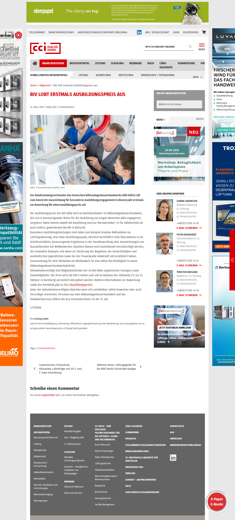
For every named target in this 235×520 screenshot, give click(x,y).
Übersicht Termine (73, 493)
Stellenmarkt (37, 32)
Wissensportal (80, 63)
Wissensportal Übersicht (46, 437)
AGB (172, 432)
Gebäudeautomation (43, 472)
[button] (204, 32)
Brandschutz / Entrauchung (157, 75)
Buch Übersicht (102, 444)
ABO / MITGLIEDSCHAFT (157, 32)
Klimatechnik (103, 75)
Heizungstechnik (103, 498)
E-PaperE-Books (217, 501)
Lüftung (83, 75)
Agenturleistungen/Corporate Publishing (102, 32)
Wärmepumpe (40, 500)
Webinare (135, 63)
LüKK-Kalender (166, 65)
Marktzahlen (40, 478)
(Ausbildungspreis (80, 285)
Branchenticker (53, 63)
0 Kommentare (66, 107)
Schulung (117, 63)
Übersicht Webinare (74, 486)
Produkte (130, 438)
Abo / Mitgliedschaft (74, 437)
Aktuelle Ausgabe (72, 431)
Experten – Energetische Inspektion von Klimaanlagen (76, 470)
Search (190, 46)
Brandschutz (101, 491)
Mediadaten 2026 (134, 467)
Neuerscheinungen (104, 451)
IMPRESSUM (176, 438)
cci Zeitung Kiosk (72, 444)
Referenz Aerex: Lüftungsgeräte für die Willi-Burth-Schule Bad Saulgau (116, 366)
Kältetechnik (126, 75)
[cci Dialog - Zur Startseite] (45, 48)
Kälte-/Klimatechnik (104, 457)
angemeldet (48, 395)
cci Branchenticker (45, 348)
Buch (150, 63)
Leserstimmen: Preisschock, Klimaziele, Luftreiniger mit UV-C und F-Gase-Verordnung (60, 368)
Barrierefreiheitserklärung (185, 445)
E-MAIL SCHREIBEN (187, 228)
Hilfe (128, 486)
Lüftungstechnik (103, 463)
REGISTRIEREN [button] (190, 32)
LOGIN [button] (176, 32)
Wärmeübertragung (43, 494)
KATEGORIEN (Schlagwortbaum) (142, 492)
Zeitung (100, 63)
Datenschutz (177, 426)
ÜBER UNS (130, 473)
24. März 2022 (37, 107)
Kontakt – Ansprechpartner (140, 479)
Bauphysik (100, 485)
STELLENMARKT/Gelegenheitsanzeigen (145, 445)
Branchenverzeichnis (61, 32)
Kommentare (186, 63)
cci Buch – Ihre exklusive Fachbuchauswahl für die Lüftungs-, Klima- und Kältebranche (107, 433)
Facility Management (104, 504)
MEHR (195, 77)
